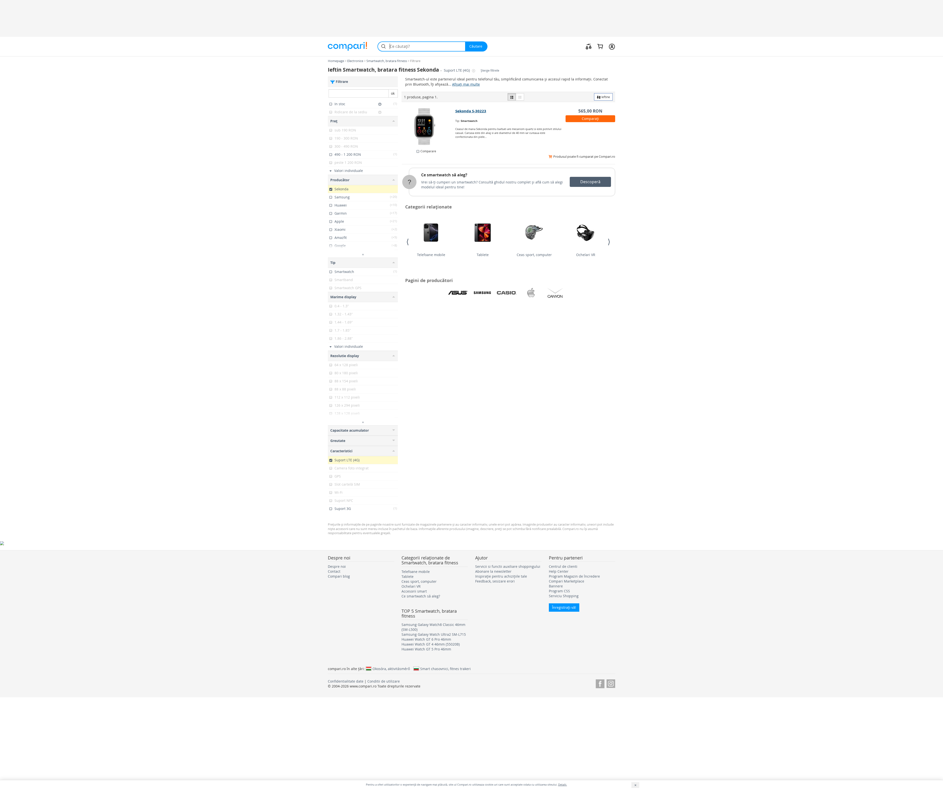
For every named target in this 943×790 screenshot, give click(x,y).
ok (393, 93)
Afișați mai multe (466, 84)
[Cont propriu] (611, 46)
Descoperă (590, 181)
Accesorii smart (414, 591)
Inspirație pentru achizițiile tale (501, 576)
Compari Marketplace (566, 581)
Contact (334, 571)
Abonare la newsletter (493, 571)
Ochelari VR (585, 254)
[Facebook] (600, 683)
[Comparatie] (588, 46)
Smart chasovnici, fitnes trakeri (445, 668)
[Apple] (531, 293)
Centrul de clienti (563, 566)
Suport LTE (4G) (457, 70)
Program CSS (559, 591)
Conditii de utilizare (383, 681)
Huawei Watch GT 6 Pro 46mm (426, 639)
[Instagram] (611, 683)
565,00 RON (590, 111)
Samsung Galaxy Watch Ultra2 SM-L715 (434, 634)
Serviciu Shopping (564, 596)
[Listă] (512, 97)
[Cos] (600, 46)
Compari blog (339, 576)
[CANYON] (555, 293)
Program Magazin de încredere (574, 576)
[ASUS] (458, 293)
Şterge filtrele (490, 70)
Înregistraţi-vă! (564, 607)
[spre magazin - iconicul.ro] (428, 126)
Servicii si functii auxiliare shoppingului (507, 566)
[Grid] (520, 97)
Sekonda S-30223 (470, 111)
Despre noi (337, 566)
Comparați (590, 118)
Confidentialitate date (345, 681)
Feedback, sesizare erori (495, 581)
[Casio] (506, 293)
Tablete (483, 254)
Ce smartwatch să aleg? (444, 175)
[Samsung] (482, 293)
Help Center (559, 571)
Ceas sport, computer (534, 254)
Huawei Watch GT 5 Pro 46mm (426, 649)
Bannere (556, 586)
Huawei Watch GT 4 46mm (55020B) (431, 644)
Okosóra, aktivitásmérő (391, 668)
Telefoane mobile (431, 254)
